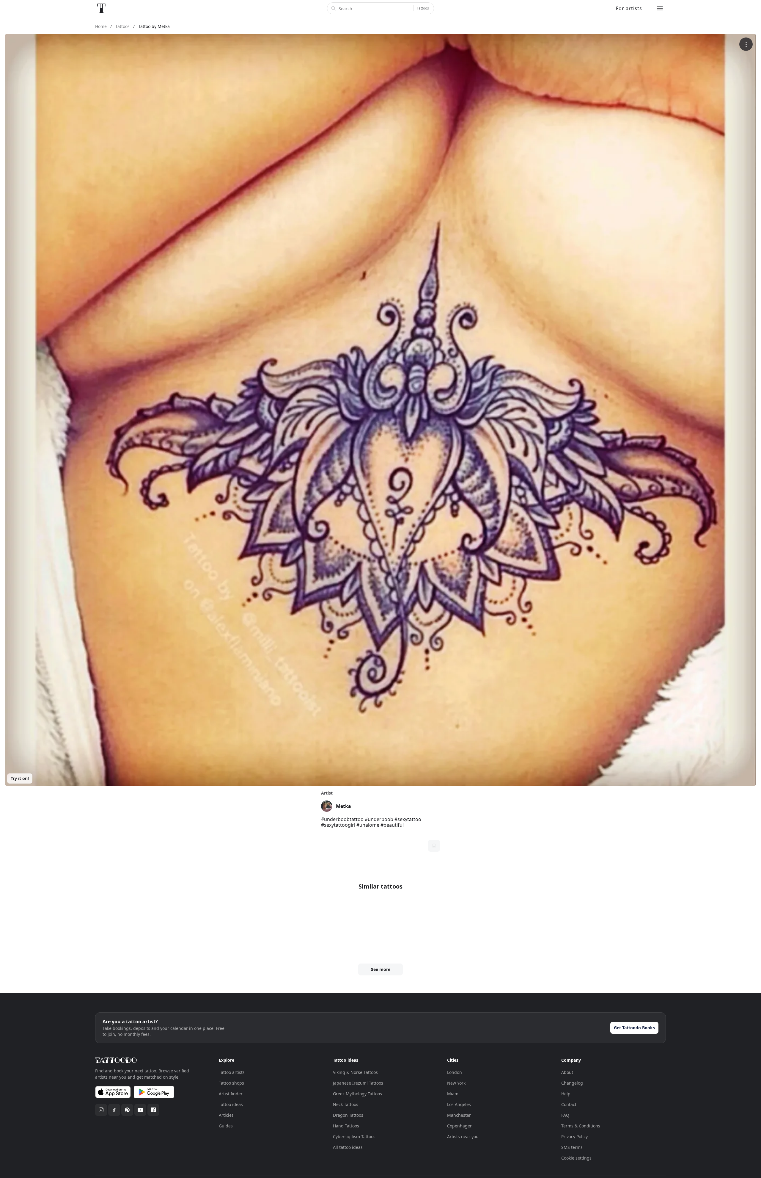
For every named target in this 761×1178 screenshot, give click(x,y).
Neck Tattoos (345, 1104)
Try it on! (20, 778)
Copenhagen (460, 1126)
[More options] (746, 44)
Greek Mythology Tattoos (357, 1093)
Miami (453, 1093)
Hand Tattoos (346, 1126)
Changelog (572, 1083)
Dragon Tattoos (348, 1115)
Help (565, 1093)
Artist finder (231, 1093)
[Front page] (101, 8)
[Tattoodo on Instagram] (101, 1110)
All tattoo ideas (348, 1147)
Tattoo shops (231, 1083)
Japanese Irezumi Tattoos (358, 1083)
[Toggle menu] (660, 8)
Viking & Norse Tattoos (355, 1072)
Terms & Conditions (580, 1126)
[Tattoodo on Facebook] (153, 1110)
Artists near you (463, 1136)
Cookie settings (576, 1158)
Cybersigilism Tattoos (354, 1136)
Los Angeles (459, 1104)
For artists (629, 8)
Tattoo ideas (231, 1104)
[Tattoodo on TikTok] (114, 1110)
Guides (226, 1126)
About (567, 1072)
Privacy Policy (574, 1136)
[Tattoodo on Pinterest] (127, 1110)
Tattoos (423, 8)
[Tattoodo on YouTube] (140, 1110)
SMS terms (572, 1147)
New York (456, 1083)
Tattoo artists (232, 1072)
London (454, 1072)
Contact (568, 1104)
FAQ (565, 1115)
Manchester (459, 1115)
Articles (226, 1115)
